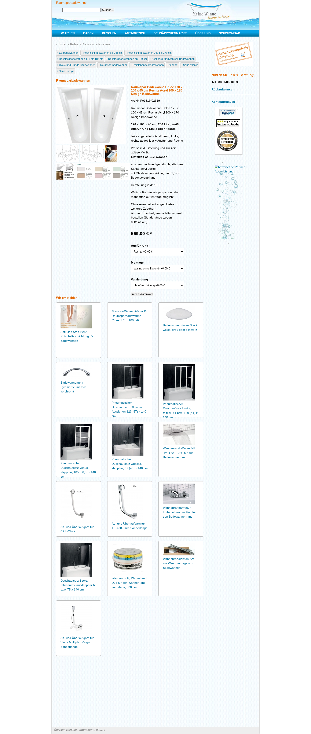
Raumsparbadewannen (96, 44)
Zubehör (173, 65)
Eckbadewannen (68, 52)
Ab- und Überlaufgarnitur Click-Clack (77, 529)
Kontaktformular (223, 101)
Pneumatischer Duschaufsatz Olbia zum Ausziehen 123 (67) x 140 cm (129, 409)
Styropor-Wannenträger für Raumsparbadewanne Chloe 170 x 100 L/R (130, 316)
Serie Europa (66, 71)
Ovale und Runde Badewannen (77, 65)
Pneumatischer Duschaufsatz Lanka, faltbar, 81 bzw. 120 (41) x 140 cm (180, 410)
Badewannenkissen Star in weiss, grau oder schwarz (180, 327)
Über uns (203, 33)
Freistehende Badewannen (148, 65)
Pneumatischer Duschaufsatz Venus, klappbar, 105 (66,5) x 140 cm (78, 470)
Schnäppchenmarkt (170, 33)
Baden (74, 44)
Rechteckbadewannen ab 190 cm (127, 58)
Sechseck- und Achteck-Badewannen (173, 58)
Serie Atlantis (190, 65)
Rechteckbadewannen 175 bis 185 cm (81, 58)
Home (62, 44)
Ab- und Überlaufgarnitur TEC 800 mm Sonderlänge (129, 526)
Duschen (109, 33)
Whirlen (68, 33)
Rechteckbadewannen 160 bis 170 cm (149, 52)
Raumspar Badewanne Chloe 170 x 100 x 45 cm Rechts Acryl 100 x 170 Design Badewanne (156, 90)
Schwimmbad (229, 33)
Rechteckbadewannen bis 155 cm (102, 52)
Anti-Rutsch (135, 33)
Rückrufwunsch (223, 89)
